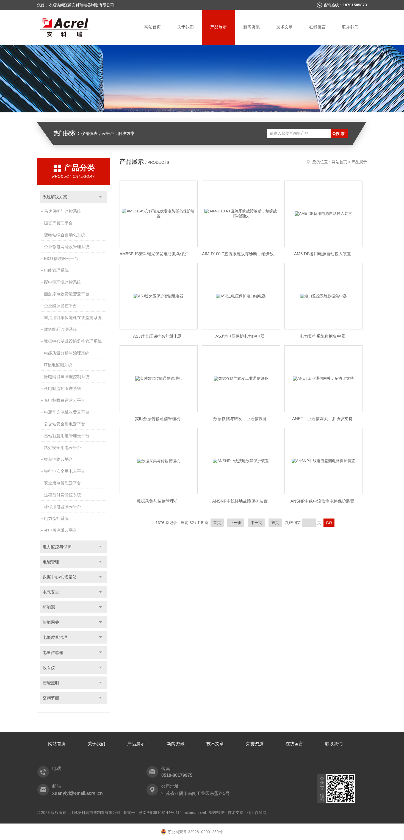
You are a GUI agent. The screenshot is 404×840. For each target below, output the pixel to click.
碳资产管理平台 (58, 223)
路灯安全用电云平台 (62, 447)
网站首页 (152, 26)
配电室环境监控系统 (62, 282)
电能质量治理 (55, 637)
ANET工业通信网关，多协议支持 (322, 418)
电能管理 (51, 561)
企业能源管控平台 (60, 305)
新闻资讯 (251, 26)
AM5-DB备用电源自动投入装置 (322, 253)
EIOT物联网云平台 (61, 258)
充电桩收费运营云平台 (64, 400)
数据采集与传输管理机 (157, 501)
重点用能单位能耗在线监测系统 (73, 317)
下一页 (256, 522)
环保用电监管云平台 (62, 506)
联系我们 (350, 26)
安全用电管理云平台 (62, 483)
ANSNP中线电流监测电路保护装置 (322, 501)
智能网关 (51, 622)
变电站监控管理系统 (62, 388)
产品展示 (218, 26)
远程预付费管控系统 (62, 494)
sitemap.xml (195, 812)
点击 (100, 197)
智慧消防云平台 (58, 459)
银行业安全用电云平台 (64, 471)
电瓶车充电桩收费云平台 (66, 412)
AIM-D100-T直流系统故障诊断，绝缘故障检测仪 (240, 253)
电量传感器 (53, 652)
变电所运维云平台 (60, 530)
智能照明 (51, 682)
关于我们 (185, 26)
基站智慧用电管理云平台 (66, 435)
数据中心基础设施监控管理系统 (73, 341)
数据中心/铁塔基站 (60, 577)
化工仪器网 (256, 812)
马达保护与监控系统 (62, 211)
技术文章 (284, 26)
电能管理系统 (56, 270)
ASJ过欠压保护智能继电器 (157, 336)
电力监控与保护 (57, 546)
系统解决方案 (55, 197)
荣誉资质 (255, 743)
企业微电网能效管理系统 (66, 246)
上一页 (236, 522)
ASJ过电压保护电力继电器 (239, 336)
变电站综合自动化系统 (64, 234)
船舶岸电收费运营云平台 (66, 294)
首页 (217, 522)
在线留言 (317, 26)
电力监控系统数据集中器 (322, 336)
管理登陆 (217, 812)
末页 (275, 522)
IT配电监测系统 (58, 364)
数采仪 (49, 667)
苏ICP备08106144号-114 (160, 812)
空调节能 (51, 697)
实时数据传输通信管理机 (157, 418)
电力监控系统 (56, 518)
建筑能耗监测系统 (60, 329)
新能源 (49, 607)
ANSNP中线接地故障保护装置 (240, 501)
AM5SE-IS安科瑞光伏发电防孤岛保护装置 (157, 253)
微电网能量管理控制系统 (66, 376)
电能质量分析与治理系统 (66, 353)
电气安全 (51, 592)
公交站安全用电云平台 (64, 424)
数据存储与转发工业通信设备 (240, 418)
